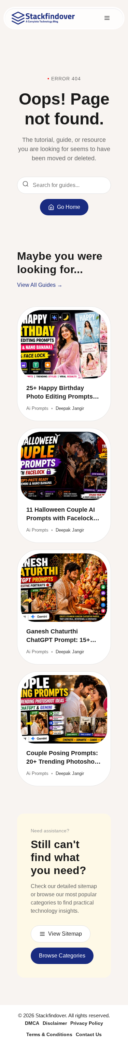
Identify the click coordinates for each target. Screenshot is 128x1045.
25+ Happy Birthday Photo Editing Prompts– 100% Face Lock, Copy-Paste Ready (61, 393)
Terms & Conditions (49, 1034)
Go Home (68, 207)
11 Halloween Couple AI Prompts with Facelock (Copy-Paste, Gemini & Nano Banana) (60, 514)
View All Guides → (39, 285)
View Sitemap (65, 934)
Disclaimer (55, 1023)
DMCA (32, 1023)
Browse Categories (62, 956)
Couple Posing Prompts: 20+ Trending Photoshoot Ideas (63, 758)
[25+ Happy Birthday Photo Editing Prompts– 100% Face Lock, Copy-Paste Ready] (64, 344)
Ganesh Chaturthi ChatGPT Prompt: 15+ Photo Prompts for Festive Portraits (58, 636)
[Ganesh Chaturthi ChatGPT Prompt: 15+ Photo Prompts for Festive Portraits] (64, 587)
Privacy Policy (86, 1023)
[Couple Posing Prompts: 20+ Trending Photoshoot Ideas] (64, 709)
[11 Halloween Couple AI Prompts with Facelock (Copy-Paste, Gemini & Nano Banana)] (64, 466)
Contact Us (89, 1034)
